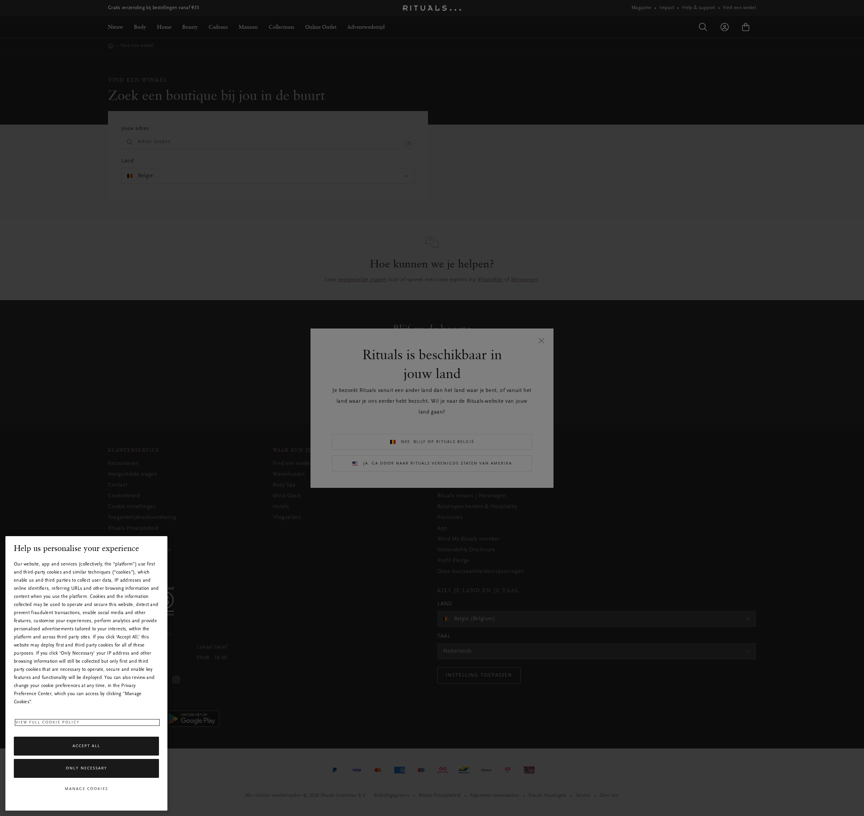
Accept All (86, 746)
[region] (86, 673)
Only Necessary (86, 768)
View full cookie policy (48, 722)
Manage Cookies (86, 789)
